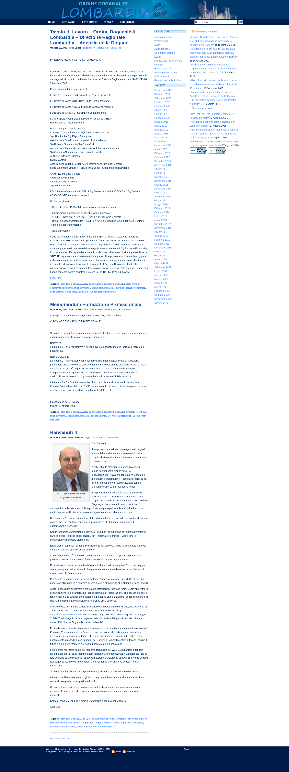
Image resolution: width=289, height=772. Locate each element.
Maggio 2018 (161, 133)
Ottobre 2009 (161, 263)
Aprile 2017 (160, 149)
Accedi (187, 749)
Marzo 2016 (160, 177)
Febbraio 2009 (162, 291)
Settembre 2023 (162, 98)
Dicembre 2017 (162, 141)
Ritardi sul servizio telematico (130, 288)
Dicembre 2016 (162, 161)
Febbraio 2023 (162, 102)
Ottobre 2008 (161, 302)
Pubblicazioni (161, 76)
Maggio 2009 (161, 279)
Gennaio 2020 (162, 118)
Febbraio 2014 (162, 208)
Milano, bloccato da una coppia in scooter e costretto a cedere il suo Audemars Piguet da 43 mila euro (213, 84)
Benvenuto (97, 719)
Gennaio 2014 (162, 212)
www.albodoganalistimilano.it (65, 614)
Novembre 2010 (163, 247)
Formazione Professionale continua (100, 309)
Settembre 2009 (162, 267)
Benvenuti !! (63, 432)
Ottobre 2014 (161, 192)
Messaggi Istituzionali (91, 437)
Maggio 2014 (161, 204)
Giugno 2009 (161, 275)
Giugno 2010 (161, 255)
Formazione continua (135, 412)
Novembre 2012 (163, 228)
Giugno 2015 (161, 184)
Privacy (108, 22)
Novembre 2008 (163, 298)
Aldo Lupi (85, 719)
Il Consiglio (127, 22)
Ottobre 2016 (161, 169)
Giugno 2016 (161, 173)
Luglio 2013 (160, 216)
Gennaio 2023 (162, 106)
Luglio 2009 (160, 271)
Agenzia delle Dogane (67, 284)
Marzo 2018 (160, 137)
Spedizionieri (84, 292)
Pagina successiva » (61, 738)
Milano (77, 288)
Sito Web (71, 292)
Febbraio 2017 (162, 153)
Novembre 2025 (163, 90)
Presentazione (57, 726)
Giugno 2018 (161, 129)
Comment (115, 48)
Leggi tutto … (57, 278)
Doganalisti (108, 284)
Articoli (118, 752)
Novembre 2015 (163, 180)
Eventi (157, 56)
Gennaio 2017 (162, 157)
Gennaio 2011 (161, 243)
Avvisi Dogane (162, 49)
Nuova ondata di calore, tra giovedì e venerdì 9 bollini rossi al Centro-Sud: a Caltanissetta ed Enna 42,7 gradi (214, 133)
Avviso (83, 284)
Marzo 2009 (160, 287)
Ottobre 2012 (161, 232)
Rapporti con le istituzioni (95, 48)
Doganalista (94, 284)
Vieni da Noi (68, 22)
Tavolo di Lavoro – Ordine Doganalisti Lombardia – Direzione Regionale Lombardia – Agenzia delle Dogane (92, 37)
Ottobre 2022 (161, 110)
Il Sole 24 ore (203, 108)
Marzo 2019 (160, 125)
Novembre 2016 (163, 165)
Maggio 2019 (161, 122)
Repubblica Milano (206, 31)
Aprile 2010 (160, 259)
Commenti (130, 752)
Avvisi (157, 45)
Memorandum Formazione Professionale (95, 304)
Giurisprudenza (162, 68)
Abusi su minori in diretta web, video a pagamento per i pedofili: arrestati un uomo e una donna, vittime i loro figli (213, 68)
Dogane (119, 284)
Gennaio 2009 (162, 295)
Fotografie (89, 22)
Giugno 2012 (161, 236)
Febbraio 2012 (162, 239)
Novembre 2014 (163, 188)
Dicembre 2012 (162, 224)
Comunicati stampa (164, 53)
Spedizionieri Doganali (104, 292)
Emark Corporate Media (94, 752)
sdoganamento (58, 292)
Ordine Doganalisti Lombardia (97, 288)
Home (51, 22)
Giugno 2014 (161, 200)
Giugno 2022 (161, 114)
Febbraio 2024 (162, 94)
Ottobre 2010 (161, 251)
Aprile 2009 (160, 283)
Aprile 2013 (160, 220)
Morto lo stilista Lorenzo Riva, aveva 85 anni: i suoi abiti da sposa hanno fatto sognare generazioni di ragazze (214, 41)
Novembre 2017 (163, 145)
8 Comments (111, 437)
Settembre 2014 (162, 196)
